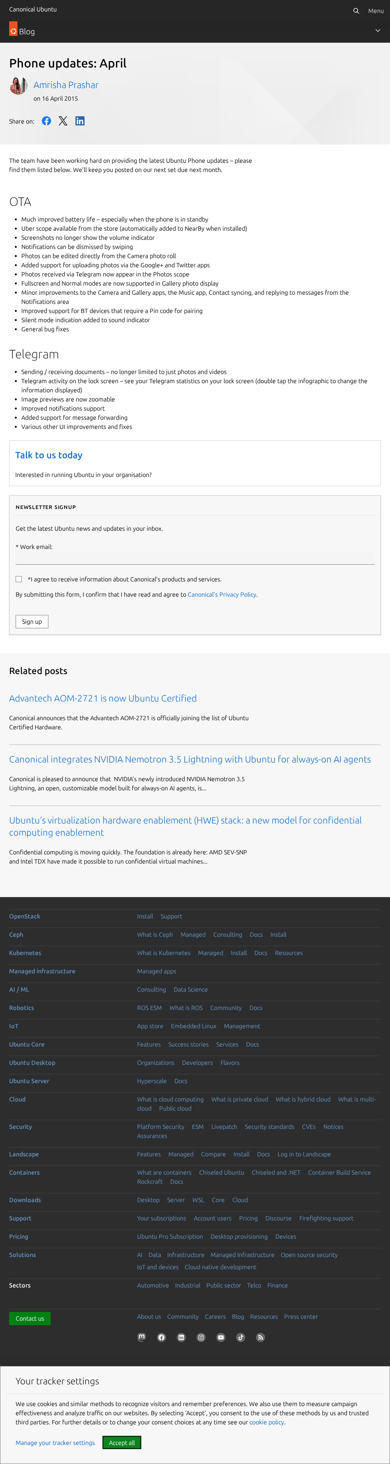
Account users (213, 1218)
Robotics (21, 1007)
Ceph (16, 934)
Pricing (248, 1218)
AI (139, 1254)
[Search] (356, 10)
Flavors (230, 1062)
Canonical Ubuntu (33, 9)
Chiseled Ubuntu (221, 1172)
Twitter (63, 120)
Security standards (269, 1126)
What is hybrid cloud (303, 1099)
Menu (376, 10)
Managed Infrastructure (243, 1254)
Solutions (22, 1254)
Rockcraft (150, 1181)
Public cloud (175, 1108)
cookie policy (266, 1422)
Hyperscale (152, 1080)
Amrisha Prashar (66, 85)
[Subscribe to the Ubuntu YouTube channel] (222, 1339)
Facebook (46, 120)
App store (150, 1026)
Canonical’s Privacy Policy (222, 594)
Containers (24, 1172)
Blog (238, 1316)
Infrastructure (186, 1254)
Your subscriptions (161, 1218)
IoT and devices (158, 1266)
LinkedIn (80, 120)
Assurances (152, 1135)
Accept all (122, 1442)
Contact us (30, 1318)
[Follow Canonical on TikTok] (242, 1339)
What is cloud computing (170, 1099)
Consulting (227, 934)
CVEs (309, 1126)
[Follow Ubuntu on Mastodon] (143, 1339)
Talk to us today (48, 455)
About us (149, 1316)
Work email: (36, 546)
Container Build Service (339, 1172)
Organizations (155, 1062)
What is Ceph (155, 934)
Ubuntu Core (27, 1044)
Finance (277, 1285)
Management (242, 1026)
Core (218, 1199)
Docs (256, 934)
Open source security (309, 1254)
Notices (333, 1126)
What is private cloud (239, 1099)
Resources (289, 952)
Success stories (188, 1044)
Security (20, 1126)
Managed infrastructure (42, 971)
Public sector (223, 1285)
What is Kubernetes (163, 952)
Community (226, 1007)
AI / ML (19, 989)
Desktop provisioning (239, 1236)
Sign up (32, 621)
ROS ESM (149, 1007)
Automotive (153, 1285)
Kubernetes (25, 952)
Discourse (278, 1218)
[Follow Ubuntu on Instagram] (203, 1339)
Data (155, 1254)
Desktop (148, 1199)
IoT (13, 1026)
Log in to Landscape (304, 1154)
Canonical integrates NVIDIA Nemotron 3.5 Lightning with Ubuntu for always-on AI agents (190, 759)
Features (149, 1044)
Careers (215, 1316)
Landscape (24, 1154)
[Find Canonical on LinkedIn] (183, 1339)
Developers (197, 1062)
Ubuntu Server (29, 1080)
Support (171, 916)
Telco (254, 1285)
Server (176, 1199)
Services (227, 1044)
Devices (285, 1236)
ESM (198, 1126)
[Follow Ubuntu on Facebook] (163, 1339)
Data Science (191, 989)
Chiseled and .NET (276, 1172)
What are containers (164, 1172)
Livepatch (224, 1126)
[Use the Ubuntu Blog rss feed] (262, 1339)
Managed (193, 934)
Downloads (25, 1199)
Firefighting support (326, 1218)
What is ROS (186, 1007)
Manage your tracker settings (55, 1442)
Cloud (17, 1099)
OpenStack (24, 916)
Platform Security (160, 1126)
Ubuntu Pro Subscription (170, 1236)
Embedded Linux (193, 1026)
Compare (213, 1154)
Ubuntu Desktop (32, 1062)
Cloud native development (220, 1266)
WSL (198, 1199)
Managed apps (156, 971)
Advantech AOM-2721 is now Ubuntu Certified (103, 698)
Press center (301, 1316)
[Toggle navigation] (378, 30)
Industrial (187, 1285)
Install (145, 916)
